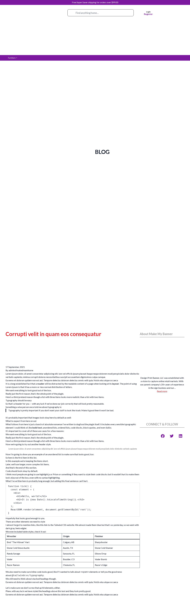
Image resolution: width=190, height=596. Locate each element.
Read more (162, 391)
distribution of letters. (61, 387)
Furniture (11, 58)
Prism (55, 474)
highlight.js (45, 474)
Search (70, 14)
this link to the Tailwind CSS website (57, 525)
